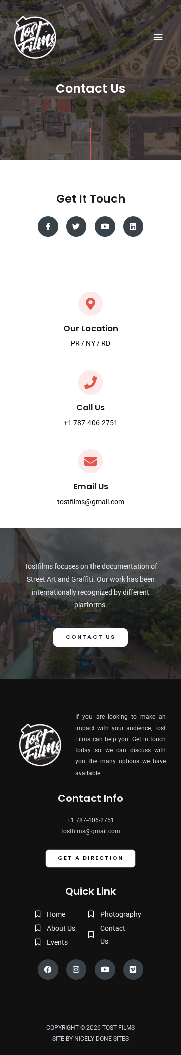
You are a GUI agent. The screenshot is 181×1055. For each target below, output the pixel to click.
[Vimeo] (133, 969)
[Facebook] (48, 969)
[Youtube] (105, 969)
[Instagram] (76, 969)
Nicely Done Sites (101, 1038)
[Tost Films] (35, 37)
